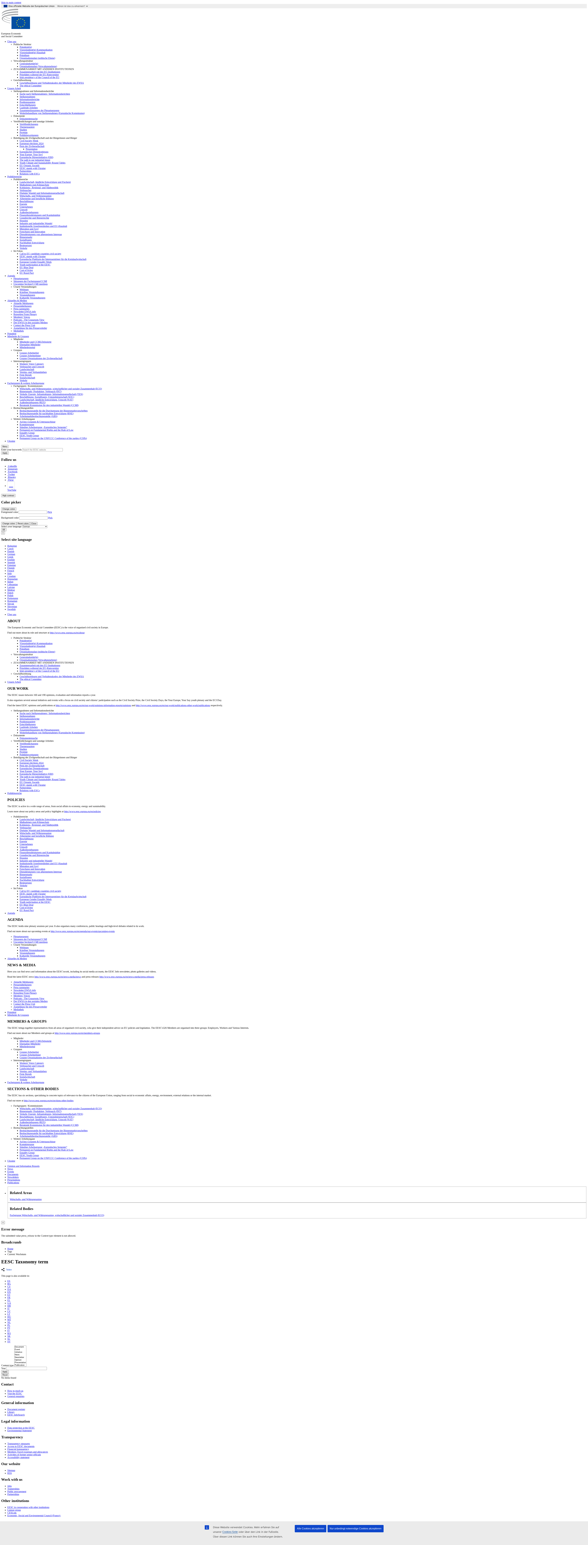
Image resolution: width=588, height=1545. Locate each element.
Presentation (32, 149)
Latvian (11, 587)
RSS (9, 1473)
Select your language (11, 526)
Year (3, 1368)
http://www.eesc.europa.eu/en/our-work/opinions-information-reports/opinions (93, 705)
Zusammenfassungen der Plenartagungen (39, 110)
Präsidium (24, 55)
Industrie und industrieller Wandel (36, 223)
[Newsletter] (20, 1357)
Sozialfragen (26, 240)
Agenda (11, 275)
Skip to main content (11, 2)
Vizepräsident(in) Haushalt (32, 52)
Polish (10, 595)
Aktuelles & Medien (17, 300)
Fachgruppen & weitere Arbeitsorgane (25, 383)
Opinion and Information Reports (23, 1166)
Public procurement (16, 1491)
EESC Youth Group (29, 435)
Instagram (12, 469)
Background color (10, 517)
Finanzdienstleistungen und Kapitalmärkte (40, 215)
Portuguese (12, 598)
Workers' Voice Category (32, 364)
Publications (13, 1182)
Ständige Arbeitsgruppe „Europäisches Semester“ (43, 427)
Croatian (11, 576)
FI (8, 1330)
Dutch (10, 592)
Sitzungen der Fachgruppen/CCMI (30, 281)
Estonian (11, 565)
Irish (9, 573)
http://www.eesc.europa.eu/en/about (67, 632)
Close (33, 523)
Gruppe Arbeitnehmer (30, 355)
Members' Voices (21, 317)
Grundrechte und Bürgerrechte (34, 218)
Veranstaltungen (27, 295)
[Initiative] (20, 1352)
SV (9, 1341)
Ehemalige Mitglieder (30, 344)
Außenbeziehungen (29, 212)
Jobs (9, 1486)
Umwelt (23, 209)
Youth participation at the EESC (35, 264)
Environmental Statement (19, 1430)
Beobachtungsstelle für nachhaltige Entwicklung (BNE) (47, 413)
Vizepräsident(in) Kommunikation (36, 50)
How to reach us (15, 1390)
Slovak (10, 603)
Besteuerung (26, 245)
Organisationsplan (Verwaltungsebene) (38, 66)
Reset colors (23, 523)
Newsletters (13, 1177)
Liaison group (14, 1510)
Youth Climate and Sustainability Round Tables (42, 162)
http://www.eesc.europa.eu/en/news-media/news (57, 976)
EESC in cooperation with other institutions (28, 1507)
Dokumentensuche (29, 118)
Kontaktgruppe (27, 424)
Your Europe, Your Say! (31, 154)
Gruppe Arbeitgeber (29, 353)
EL (8, 1300)
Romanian (12, 601)
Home (10, 1248)
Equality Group (27, 432)
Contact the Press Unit (24, 325)
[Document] (20, 1347)
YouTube (11, 490)
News (10, 1169)
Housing (24, 220)
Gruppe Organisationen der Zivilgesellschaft (41, 358)
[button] (7, 1269)
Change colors (8, 509)
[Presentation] (20, 1362)
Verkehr (23, 248)
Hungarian (12, 579)
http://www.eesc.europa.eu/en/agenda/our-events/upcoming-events (83, 931)
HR (9, 1306)
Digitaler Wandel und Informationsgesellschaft (42, 193)
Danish (10, 551)
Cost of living (26, 270)
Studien (23, 129)
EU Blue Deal (26, 267)
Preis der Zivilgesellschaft (32, 146)
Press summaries (21, 309)
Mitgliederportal (27, 347)
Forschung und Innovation (32, 231)
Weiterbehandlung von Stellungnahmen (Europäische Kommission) (52, 113)
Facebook (12, 471)
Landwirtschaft (27, 369)
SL (8, 1339)
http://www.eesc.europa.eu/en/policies (82, 811)
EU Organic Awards (29, 165)
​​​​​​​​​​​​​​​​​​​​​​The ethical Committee (30, 85)
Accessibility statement (18, 1457)
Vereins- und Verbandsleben (33, 372)
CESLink (12, 1512)
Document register (16, 1409)
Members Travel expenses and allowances (27, 1452)
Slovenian (12, 606)
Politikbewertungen (29, 135)
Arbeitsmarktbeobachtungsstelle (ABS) (38, 416)
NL (9, 1322)
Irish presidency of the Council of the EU (39, 77)
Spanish (11, 562)
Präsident (11, 333)
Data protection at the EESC (21, 1428)
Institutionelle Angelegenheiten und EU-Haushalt (43, 226)
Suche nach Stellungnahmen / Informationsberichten (45, 94)
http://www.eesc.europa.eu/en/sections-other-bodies (49, 1100)
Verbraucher (25, 190)
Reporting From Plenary (25, 314)
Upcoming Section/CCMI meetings (30, 284)
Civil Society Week (29, 140)
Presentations (13, 1180)
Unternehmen (26, 207)
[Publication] (20, 1365)
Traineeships (13, 1488)
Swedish (11, 609)
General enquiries (15, 1396)
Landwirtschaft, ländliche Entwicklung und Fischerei (45, 182)
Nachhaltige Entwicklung (32, 242)
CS (8, 1286)
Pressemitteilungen (22, 306)
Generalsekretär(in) (29, 63)
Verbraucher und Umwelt (32, 366)
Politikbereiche (14, 176)
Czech (10, 548)
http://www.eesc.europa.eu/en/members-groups (77, 1033)
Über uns (11, 41)
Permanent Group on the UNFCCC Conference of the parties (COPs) (53, 438)
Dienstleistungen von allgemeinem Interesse (41, 234)
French (10, 570)
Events (10, 1171)
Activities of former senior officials (24, 1454)
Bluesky (12, 477)
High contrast (8, 495)
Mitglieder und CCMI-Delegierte (35, 342)
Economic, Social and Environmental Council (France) (34, 1515)
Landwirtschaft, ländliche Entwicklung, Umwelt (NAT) (46, 399)
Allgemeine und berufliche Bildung (37, 198)
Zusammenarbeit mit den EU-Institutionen (40, 72)
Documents (12, 1174)
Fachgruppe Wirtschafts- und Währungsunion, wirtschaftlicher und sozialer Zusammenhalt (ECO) (57, 1215)
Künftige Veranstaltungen (32, 292)
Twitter (11, 474)
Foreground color (9, 512)
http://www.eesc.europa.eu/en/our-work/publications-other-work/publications (173, 705)
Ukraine (11, 441)
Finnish (11, 568)
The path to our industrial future (35, 160)
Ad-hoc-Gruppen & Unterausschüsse (37, 421)
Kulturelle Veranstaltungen (32, 297)
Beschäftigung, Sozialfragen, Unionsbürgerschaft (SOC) (47, 397)
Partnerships (25, 171)
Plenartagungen (20, 278)
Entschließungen (28, 105)
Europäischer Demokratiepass (34, 151)
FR (8, 1297)
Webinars (24, 289)
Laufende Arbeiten (29, 107)
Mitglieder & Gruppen (18, 336)
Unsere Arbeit (14, 88)
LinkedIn (12, 466)
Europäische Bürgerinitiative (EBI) (36, 157)
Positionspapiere (27, 102)
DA (9, 1289)
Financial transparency (18, 1449)
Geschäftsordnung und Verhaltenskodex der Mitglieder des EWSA (52, 83)
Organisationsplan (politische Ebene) (37, 58)
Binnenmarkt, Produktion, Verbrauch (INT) (41, 391)
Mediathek (18, 331)
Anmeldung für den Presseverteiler (30, 328)
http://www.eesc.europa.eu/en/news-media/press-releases (126, 976)
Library (11, 1412)
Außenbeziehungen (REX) (33, 402)
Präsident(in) (26, 47)
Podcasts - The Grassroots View (28, 320)
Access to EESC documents (20, 1446)
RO (9, 1333)
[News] (20, 1355)
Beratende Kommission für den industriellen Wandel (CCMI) (49, 405)
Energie (23, 204)
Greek (10, 557)
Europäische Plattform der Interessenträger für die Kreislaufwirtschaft (53, 259)
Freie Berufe (26, 375)
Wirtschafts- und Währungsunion (35, 196)
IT (8, 1308)
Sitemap (11, 1470)
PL (8, 1325)
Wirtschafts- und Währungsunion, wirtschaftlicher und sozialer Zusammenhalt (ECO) (61, 388)
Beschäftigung (27, 201)
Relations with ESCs (30, 173)
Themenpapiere (27, 127)
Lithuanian (12, 584)
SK (9, 1336)
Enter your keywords (11, 449)
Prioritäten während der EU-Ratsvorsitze (39, 74)
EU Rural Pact (27, 273)
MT (9, 1319)
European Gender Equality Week (36, 262)
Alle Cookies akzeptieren (310, 1528)
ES (8, 1281)
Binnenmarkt (26, 237)
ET (8, 1295)
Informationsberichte (30, 99)
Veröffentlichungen (29, 124)
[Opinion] (20, 1360)
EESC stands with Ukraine (33, 168)
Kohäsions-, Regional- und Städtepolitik (39, 187)
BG (9, 1283)
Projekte (24, 132)
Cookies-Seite (230, 1532)
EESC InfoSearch (16, 1415)
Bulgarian (12, 546)
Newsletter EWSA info (24, 311)
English (11, 559)
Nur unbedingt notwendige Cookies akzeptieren (355, 1528)
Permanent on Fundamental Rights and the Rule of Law (47, 430)
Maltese (11, 590)
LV (9, 1311)
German (11, 554)
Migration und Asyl (29, 229)
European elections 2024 (31, 143)
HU (9, 1317)
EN (9, 1292)
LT (8, 1314)
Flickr (11, 480)
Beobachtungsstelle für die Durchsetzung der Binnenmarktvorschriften (54, 410)
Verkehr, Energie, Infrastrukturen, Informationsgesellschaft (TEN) (51, 394)
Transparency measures (18, 1443)
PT (8, 1328)
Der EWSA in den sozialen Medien (30, 322)
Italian (10, 581)
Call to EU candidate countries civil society (40, 253)
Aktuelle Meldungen (23, 303)
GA (9, 1303)
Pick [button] (50, 512)
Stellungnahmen (27, 96)
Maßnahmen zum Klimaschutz (34, 185)
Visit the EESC (14, 1393)
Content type (7, 1365)
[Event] (20, 1349)
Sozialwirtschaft (27, 377)
